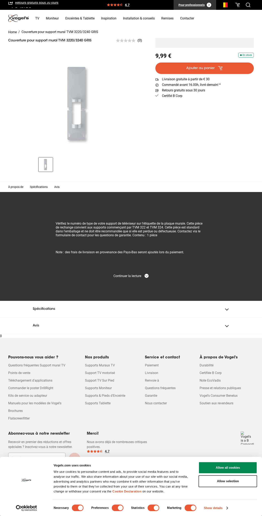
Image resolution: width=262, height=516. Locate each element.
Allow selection (228, 481)
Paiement (152, 365)
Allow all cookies (228, 467)
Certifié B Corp (25, 6)
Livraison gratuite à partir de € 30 (186, 79)
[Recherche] (224, 5)
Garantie (151, 396)
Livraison (151, 373)
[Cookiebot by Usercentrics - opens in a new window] (26, 508)
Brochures (15, 411)
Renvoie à (152, 380)
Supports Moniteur (98, 388)
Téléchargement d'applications (30, 380)
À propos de (15, 187)
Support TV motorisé (100, 373)
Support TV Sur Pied (99, 380)
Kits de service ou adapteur (27, 396)
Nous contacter (156, 403)
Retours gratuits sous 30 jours (183, 90)
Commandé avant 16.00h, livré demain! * (191, 85)
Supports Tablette (98, 403)
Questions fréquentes (160, 388)
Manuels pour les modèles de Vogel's (34, 403)
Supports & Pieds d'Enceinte (105, 396)
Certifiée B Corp (211, 373)
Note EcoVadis (210, 380)
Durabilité (206, 365)
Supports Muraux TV (100, 365)
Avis (57, 187)
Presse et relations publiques (220, 388)
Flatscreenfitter (19, 418)
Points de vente (19, 373)
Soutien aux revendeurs (216, 403)
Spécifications (39, 187)
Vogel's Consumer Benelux (219, 396)
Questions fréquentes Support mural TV (36, 365)
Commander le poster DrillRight (30, 388)
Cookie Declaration (126, 491)
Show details (213, 508)
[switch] (117, 508)
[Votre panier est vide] (237, 5)
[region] (78, 104)
